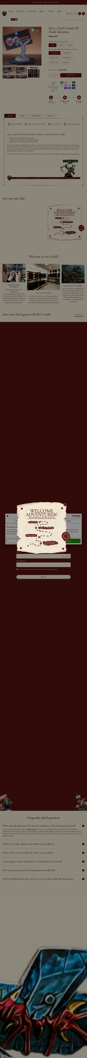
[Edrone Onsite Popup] (43, 529)
